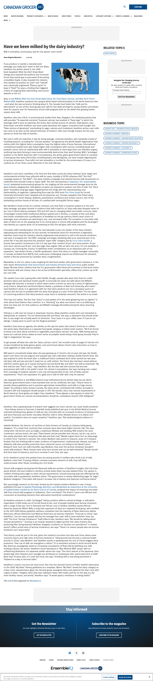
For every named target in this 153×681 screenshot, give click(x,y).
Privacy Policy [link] (81, 660)
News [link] (6, 16)
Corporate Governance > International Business (121, 153)
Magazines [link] (138, 16)
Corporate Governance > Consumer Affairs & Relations (123, 138)
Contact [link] (51, 660)
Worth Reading (110, 53)
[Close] (149, 676)
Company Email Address (120, 90)
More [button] (6, 20)
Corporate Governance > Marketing (116, 133)
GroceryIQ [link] (88, 16)
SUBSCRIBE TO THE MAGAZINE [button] (109, 635)
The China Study (72, 192)
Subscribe (138, 7)
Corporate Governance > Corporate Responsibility (122, 143)
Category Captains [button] (103, 16)
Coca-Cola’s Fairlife (81, 241)
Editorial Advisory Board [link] (65, 660)
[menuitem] (7, 16)
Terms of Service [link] (94, 660)
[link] (69, 653)
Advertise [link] (43, 660)
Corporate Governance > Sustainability (118, 148)
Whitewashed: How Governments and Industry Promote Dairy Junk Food (48, 265)
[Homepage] (24, 7)
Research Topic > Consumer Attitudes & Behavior (121, 129)
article (11, 581)
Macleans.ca (35, 581)
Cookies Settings (108, 660)
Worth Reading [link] (17, 16)
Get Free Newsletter (126, 97)
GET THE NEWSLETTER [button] (44, 635)
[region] (76, 677)
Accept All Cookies (125, 677)
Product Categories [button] (35, 16)
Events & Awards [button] (123, 16)
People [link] (78, 16)
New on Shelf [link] (53, 16)
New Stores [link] (66, 16)
